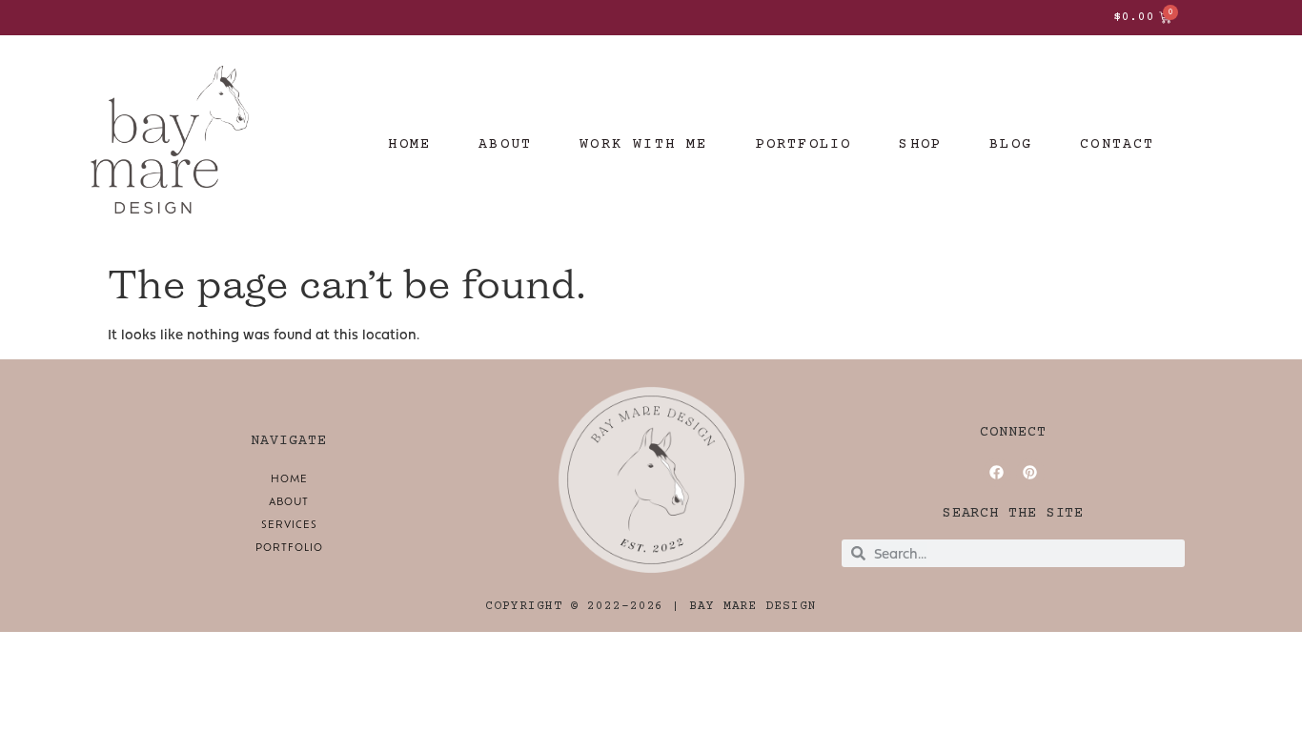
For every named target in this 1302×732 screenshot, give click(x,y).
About (289, 501)
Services (289, 524)
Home (289, 478)
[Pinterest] (1030, 472)
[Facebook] (997, 472)
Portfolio (289, 546)
